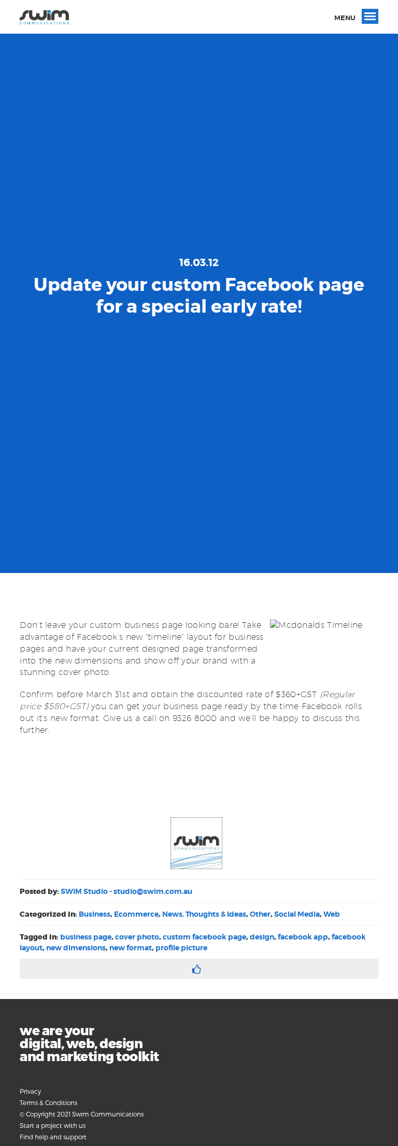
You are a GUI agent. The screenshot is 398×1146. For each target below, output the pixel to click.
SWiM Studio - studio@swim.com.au (126, 891)
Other (260, 914)
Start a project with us (53, 1125)
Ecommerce (136, 914)
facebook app (303, 937)
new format (130, 947)
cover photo (137, 937)
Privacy (30, 1091)
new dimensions (76, 947)
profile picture (181, 947)
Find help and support (53, 1136)
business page (85, 937)
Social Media (297, 914)
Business (94, 914)
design (262, 937)
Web (331, 914)
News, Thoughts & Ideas (204, 914)
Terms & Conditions (48, 1102)
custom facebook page (204, 937)
